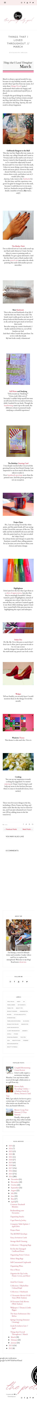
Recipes (9, 1014)
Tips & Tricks (10, 1001)
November (15, 1182)
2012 (10, 1348)
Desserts (24, 1030)
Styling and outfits (20, 1014)
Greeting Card (23, 463)
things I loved (16, 86)
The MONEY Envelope (18, 1234)
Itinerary (25, 1040)
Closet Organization (13, 1030)
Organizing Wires (16, 1266)
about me (22, 962)
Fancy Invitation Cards (18, 1237)
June (12, 1196)
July (12, 1193)
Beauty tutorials (12, 1047)
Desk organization (12, 1043)
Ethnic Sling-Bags (16, 1258)
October (14, 1185)
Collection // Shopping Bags (20, 1245)
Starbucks (26, 179)
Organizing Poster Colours (20, 1255)
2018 (10, 1165)
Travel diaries (11, 1004)
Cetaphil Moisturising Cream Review (22, 1069)
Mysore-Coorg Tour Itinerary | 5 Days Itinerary (21, 1112)
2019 (10, 1162)
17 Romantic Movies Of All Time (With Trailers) (20, 1296)
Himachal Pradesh (12, 1037)
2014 (10, 1176)
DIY (24, 1001)
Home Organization (13, 1027)
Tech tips (23, 1037)
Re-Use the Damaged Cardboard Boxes (18, 1250)
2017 (10, 1168)
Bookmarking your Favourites (17, 1211)
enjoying (7, 784)
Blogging (26, 1021)
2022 (10, 1154)
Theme (21, 738)
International (11, 1017)
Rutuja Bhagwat (15, 52)
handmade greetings (15, 475)
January (13, 1343)
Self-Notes (13, 391)
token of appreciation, (14, 593)
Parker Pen (18, 640)
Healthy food (16, 1040)
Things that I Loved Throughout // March (19, 1333)
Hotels (9, 1034)
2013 (10, 1345)
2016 (10, 1171)
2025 (10, 1146)
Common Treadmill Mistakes (17, 1205)
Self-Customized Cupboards (20, 1262)
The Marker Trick (18, 246)
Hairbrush (20, 310)
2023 (10, 1151)
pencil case (14, 260)
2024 (10, 1148)
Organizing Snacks (17, 1216)
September (15, 1187)
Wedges (18, 694)
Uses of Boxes (15, 1270)
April (13, 1202)
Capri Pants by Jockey (18, 1220)
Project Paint (15, 1230)
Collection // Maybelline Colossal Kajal (19, 1286)
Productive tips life (13, 1024)
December (14, 1179)
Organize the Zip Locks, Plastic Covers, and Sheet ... (20, 1275)
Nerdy (18, 1001)
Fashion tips (24, 1024)
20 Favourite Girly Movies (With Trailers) (19, 1302)
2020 (10, 1160)
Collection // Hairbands (19, 1292)
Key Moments (21, 1004)
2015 (10, 1174)
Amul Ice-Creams (16, 1282)
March (13, 1337)
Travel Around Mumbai (14, 1021)
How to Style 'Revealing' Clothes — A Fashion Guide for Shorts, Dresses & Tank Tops (18, 1091)
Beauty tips (19, 1008)
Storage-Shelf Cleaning (18, 1241)
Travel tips (10, 1008)
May (12, 1199)
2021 (10, 1157)
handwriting (8, 405)
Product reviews (12, 1011)
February (14, 1340)
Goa (8, 1040)
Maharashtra (24, 1011)
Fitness (16, 1034)
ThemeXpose (12, 1396)
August (13, 1190)
